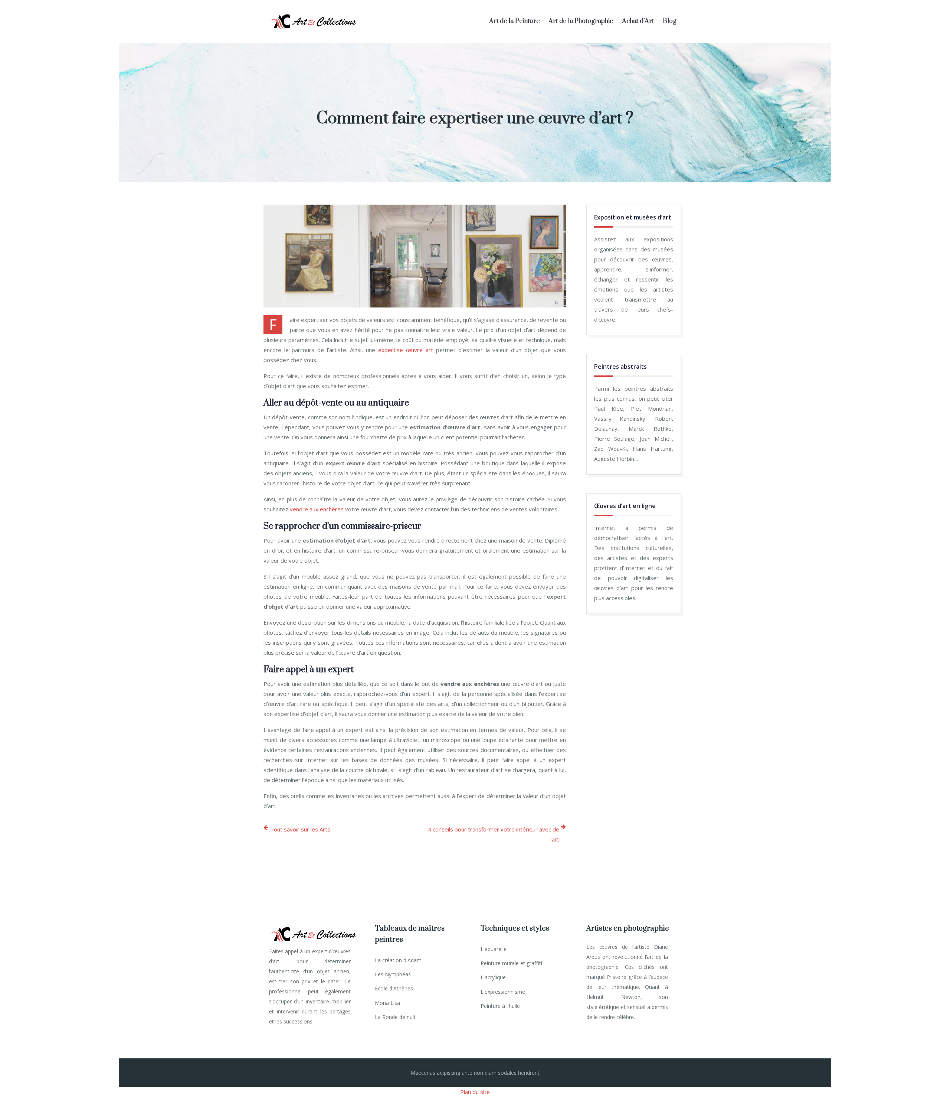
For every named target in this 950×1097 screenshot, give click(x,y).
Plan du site (475, 1092)
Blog (670, 21)
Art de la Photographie (580, 21)
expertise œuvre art (405, 350)
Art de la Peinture (514, 21)
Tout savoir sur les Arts (300, 829)
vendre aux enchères (317, 509)
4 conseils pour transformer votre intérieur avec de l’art (493, 834)
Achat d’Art (638, 21)
